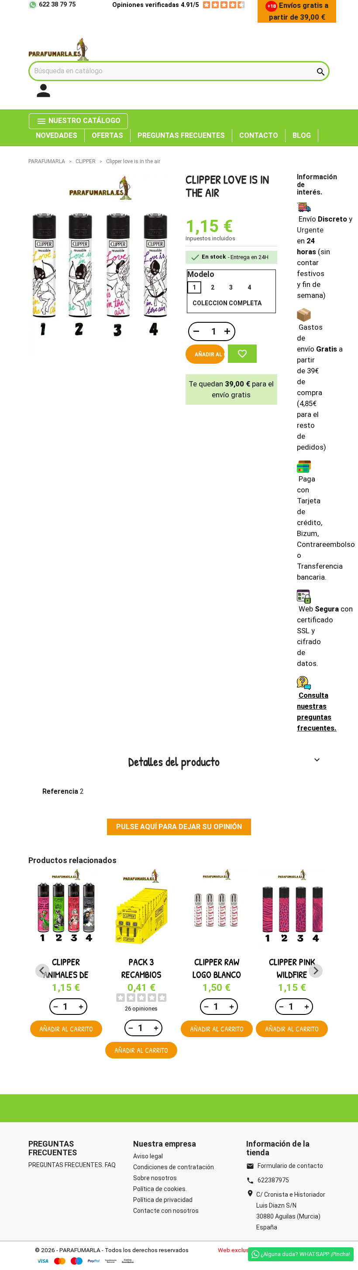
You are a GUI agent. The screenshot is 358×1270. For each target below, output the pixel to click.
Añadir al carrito (210, 355)
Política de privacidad (163, 1199)
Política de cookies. (160, 1188)
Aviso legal (148, 1156)
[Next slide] (316, 971)
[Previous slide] (42, 971)
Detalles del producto (225, 761)
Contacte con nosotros (166, 1210)
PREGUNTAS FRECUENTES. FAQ (72, 1164)
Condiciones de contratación (173, 1167)
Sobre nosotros (155, 1177)
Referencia (60, 791)
